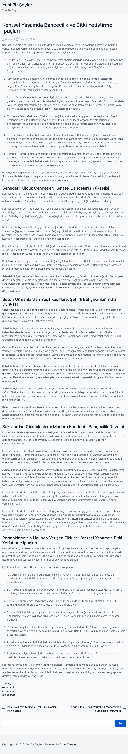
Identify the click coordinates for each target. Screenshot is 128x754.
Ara (120, 723)
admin (9, 39)
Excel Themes (68, 744)
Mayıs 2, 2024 (27, 39)
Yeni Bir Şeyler (17, 5)
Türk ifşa (7, 683)
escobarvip (8, 687)
